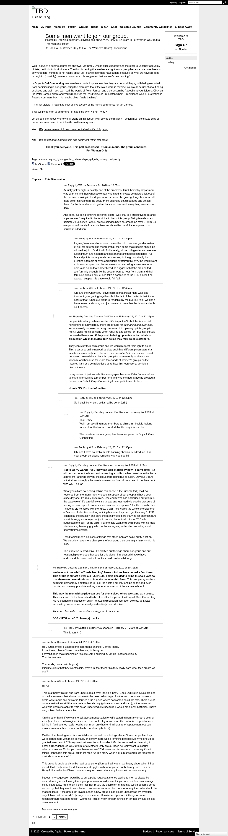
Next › (62, 816)
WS (80, 185)
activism (43, 159)
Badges (147, 831)
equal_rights (56, 159)
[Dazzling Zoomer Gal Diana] (37, 42)
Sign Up (173, 2)
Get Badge (190, 67)
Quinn (60, 642)
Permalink (65, 185)
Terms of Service (187, 831)
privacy (103, 159)
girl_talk (93, 159)
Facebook (57, 164)
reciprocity (114, 159)
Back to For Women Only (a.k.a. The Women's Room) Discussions (88, 47)
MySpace (40, 164)
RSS (33, 823)
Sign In (182, 2)
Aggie (58, 831)
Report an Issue (165, 831)
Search (224, 2)
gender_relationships (76, 159)
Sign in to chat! (203, 834)
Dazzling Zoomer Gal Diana (74, 39)
